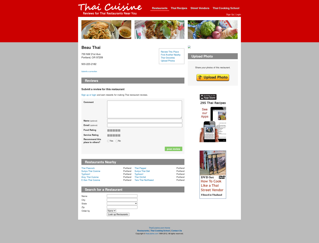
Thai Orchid (140, 177)
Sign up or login (88, 94)
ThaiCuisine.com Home (159, 227)
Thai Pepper (140, 168)
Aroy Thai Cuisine (90, 177)
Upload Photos (168, 60)
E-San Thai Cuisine (90, 180)
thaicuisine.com (152, 233)
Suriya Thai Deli (142, 171)
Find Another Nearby (171, 54)
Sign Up (230, 14)
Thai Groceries (168, 57)
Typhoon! (85, 174)
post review (173, 149)
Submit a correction (89, 71)
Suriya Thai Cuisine (90, 171)
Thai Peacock (88, 168)
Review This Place (170, 51)
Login (238, 14)
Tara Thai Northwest (144, 180)
